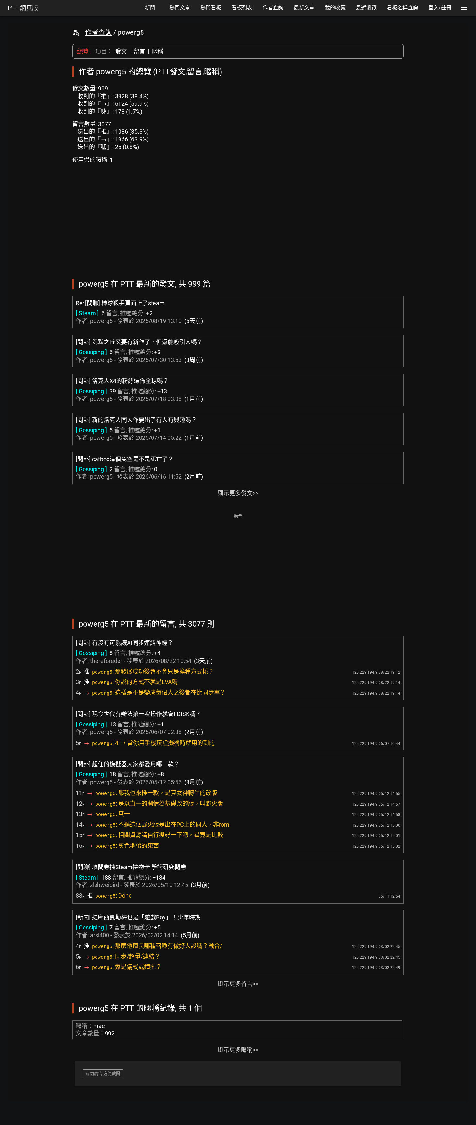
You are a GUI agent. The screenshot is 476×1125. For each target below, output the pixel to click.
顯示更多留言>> (238, 983)
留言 (139, 51)
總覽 (83, 51)
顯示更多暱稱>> (238, 1050)
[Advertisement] (238, 565)
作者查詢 (98, 32)
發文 (121, 51)
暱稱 (157, 51)
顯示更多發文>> (238, 493)
